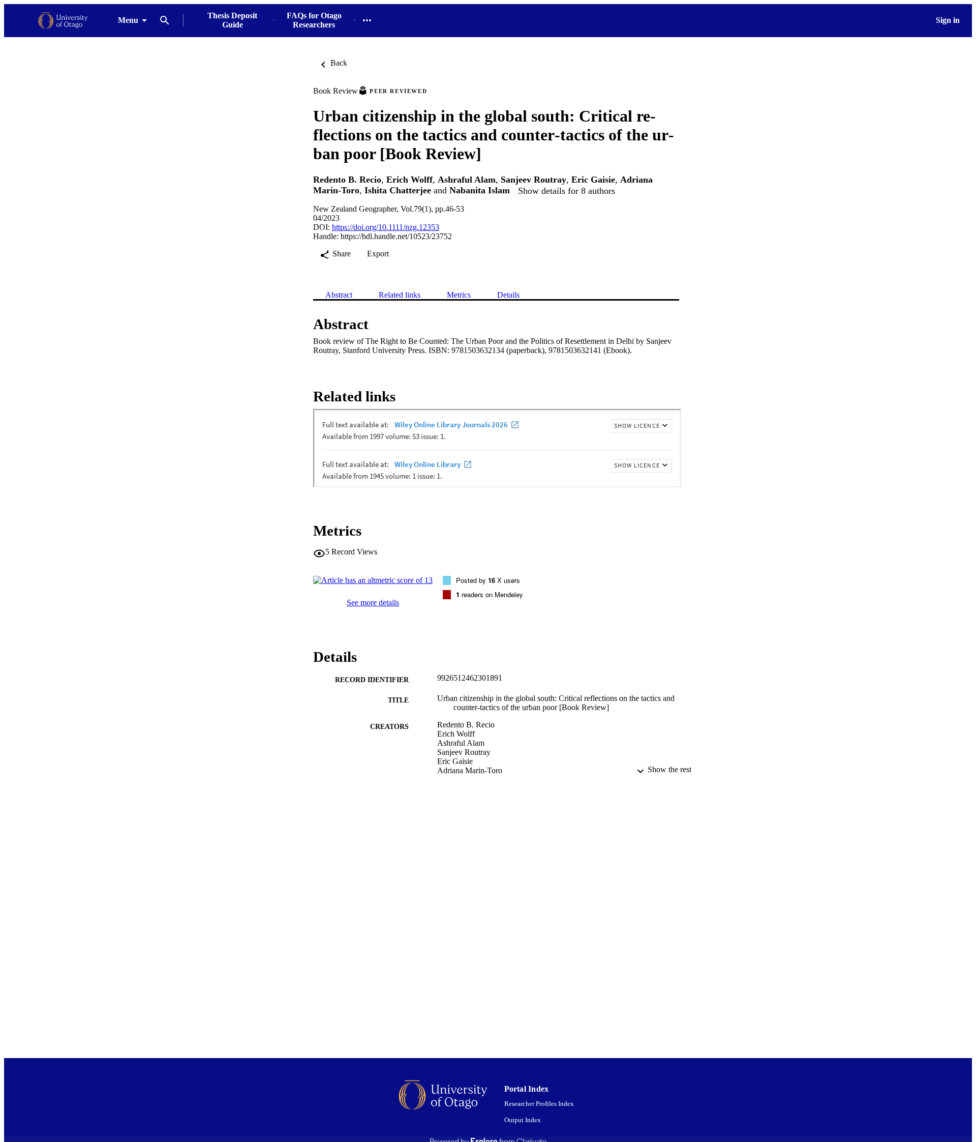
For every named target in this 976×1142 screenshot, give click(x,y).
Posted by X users (488, 580)
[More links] (367, 20)
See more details (373, 602)
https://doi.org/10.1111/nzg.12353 (385, 227)
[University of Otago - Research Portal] (63, 20)
